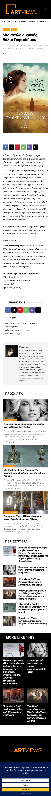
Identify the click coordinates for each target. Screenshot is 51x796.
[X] (11, 147)
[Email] (35, 147)
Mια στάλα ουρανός (13, 323)
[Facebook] (5, 147)
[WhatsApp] (23, 147)
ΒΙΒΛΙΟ (14, 29)
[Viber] (29, 147)
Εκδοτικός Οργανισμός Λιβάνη (17, 330)
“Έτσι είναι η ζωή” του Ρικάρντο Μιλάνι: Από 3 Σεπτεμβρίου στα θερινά (30, 582)
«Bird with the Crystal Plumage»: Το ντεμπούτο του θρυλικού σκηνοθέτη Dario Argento (24, 473)
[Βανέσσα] (11, 364)
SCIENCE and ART (11, 512)
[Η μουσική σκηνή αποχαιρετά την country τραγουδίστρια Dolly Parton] (25, 410)
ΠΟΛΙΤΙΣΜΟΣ (9, 466)
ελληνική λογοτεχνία (13, 334)
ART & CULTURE (10, 420)
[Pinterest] (17, 147)
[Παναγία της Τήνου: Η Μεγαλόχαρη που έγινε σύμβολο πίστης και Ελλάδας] (25, 502)
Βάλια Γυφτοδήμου (30, 323)
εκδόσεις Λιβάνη (12, 327)
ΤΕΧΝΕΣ (6, 29)
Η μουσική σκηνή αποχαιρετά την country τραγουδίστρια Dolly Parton (32, 570)
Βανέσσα (24, 347)
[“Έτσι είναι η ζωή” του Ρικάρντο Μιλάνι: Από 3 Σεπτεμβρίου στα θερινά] (9, 582)
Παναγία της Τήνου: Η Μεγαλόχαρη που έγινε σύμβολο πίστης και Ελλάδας (32, 621)
